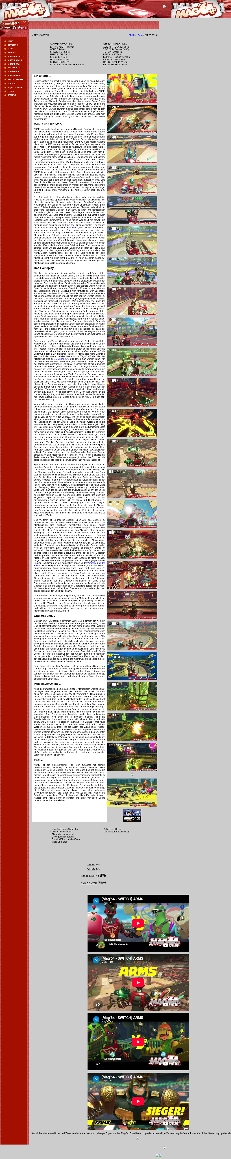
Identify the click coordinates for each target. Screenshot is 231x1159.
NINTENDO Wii (14, 64)
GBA (10, 80)
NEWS (10, 49)
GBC (14, 84)
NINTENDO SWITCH (16, 56)
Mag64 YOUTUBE (15, 87)
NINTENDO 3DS (14, 72)
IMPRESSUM (13, 45)
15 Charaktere (61, 359)
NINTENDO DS (14, 75)
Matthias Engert (136, 35)
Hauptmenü (72, 227)
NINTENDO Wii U (15, 60)
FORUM (11, 91)
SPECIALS (12, 95)
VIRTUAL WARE (14, 68)
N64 (9, 84)
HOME (10, 41)
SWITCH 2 (12, 53)
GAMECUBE (18, 80)
